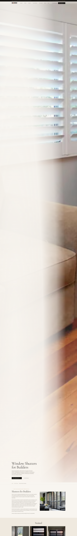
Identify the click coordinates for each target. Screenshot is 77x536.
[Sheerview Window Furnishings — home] (14, 3)
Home (12, 483)
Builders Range (16, 483)
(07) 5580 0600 (63, 0)
